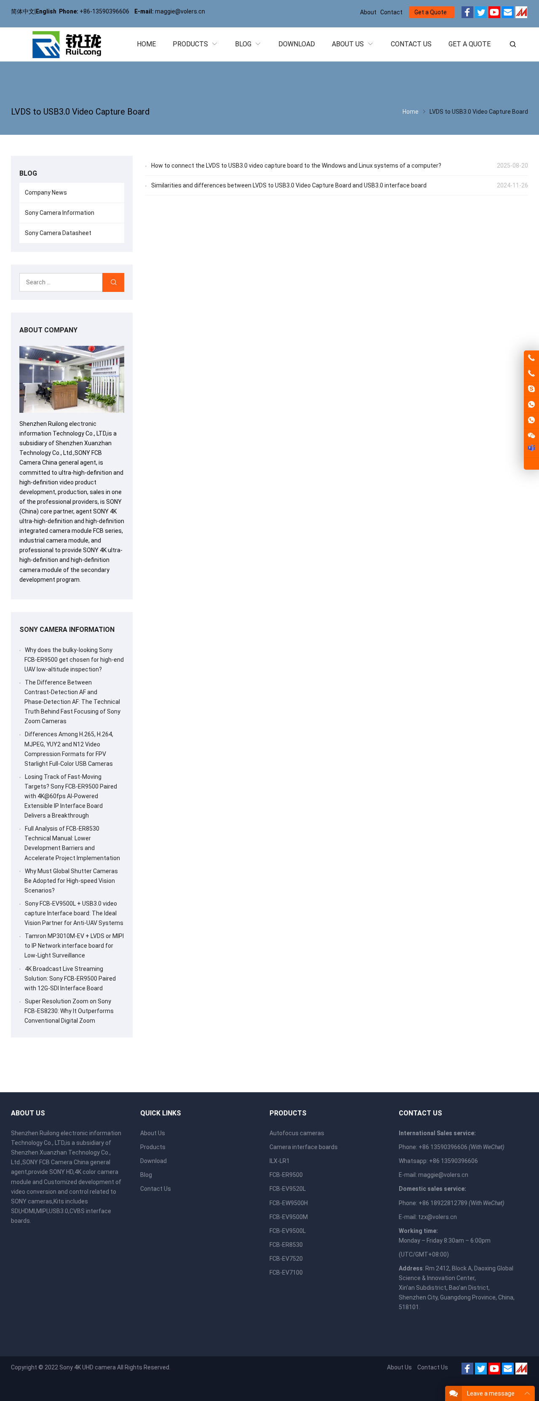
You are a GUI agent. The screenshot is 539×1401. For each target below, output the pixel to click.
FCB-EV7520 (286, 1258)
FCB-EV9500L (288, 1230)
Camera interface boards (304, 1147)
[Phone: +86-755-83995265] (531, 358)
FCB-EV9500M (289, 1217)
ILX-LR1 (280, 1161)
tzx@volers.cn (437, 1217)
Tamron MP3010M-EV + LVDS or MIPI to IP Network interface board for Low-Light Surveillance (74, 946)
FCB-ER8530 (286, 1244)
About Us (152, 1133)
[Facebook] (467, 13)
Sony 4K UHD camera (87, 1367)
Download (153, 1161)
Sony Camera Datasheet (58, 233)
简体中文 (23, 11)
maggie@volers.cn (443, 1174)
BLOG (28, 173)
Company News (46, 192)
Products (152, 1147)
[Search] (113, 282)
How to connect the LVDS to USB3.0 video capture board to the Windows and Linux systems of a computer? (296, 165)
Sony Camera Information (59, 212)
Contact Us (155, 1188)
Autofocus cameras (297, 1133)
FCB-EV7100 (286, 1272)
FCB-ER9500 (286, 1174)
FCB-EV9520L (288, 1188)
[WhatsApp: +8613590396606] (531, 404)
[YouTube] (494, 13)
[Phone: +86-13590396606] (531, 373)
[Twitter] (481, 13)
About (368, 12)
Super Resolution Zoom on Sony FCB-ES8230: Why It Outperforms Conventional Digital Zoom (69, 1011)
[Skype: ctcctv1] (531, 389)
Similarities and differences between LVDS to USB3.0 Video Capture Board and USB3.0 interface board (289, 185)
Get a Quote (430, 12)
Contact (391, 12)
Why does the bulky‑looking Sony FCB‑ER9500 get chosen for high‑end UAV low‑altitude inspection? (74, 660)
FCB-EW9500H (289, 1203)
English (46, 11)
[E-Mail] (508, 13)
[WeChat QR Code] (531, 436)
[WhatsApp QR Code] (531, 420)
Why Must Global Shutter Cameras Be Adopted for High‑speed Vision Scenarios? (71, 881)
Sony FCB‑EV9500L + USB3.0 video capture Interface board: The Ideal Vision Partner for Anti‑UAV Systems (73, 913)
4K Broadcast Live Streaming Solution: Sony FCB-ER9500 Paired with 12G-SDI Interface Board (70, 978)
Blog (146, 1174)
